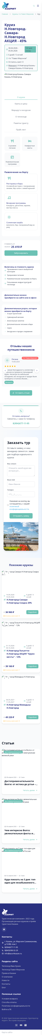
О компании (7, 977)
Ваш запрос (11, 464)
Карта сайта (7, 1032)
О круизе (21, 97)
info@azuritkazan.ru (13, 953)
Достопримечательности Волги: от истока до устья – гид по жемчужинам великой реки (20, 783)
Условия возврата (10, 998)
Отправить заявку (21, 516)
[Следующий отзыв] (37, 370)
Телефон (10, 490)
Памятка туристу (21, 123)
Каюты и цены (21, 103)
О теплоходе (21, 116)
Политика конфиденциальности (16, 1006)
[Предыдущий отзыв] (5, 370)
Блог (4, 987)
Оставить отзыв (22, 393)
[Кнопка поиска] (34, 5)
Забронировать (21, 253)
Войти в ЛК (6, 1009)
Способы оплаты (9, 1002)
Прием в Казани (9, 973)
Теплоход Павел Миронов (13, 969)
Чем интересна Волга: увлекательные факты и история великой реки (18, 832)
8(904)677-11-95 (21, 423)
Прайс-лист (21, 129)
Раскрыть (9, 382)
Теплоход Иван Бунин (11, 966)
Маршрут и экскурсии (21, 110)
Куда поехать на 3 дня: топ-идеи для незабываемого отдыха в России (20, 881)
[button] (21, 82)
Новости (5, 980)
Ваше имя (11, 480)
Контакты (6, 984)
